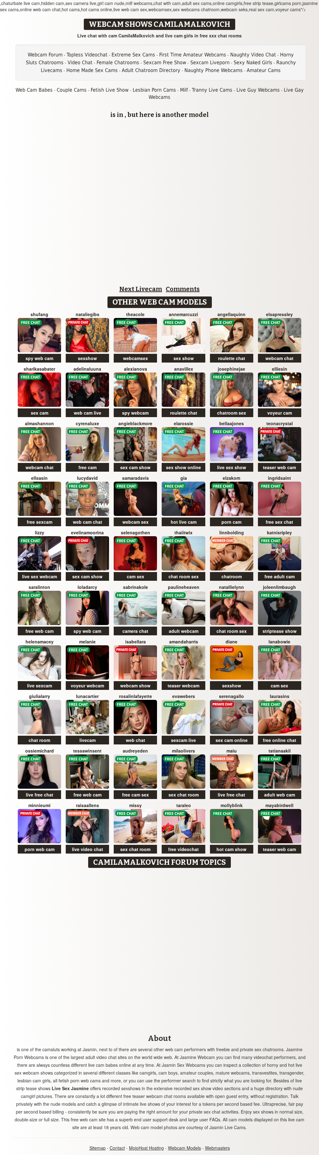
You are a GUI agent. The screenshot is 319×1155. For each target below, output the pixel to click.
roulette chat (231, 358)
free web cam (40, 631)
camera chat (135, 631)
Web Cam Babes (34, 90)
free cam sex (135, 795)
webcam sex (135, 522)
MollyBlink (232, 805)
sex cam (39, 413)
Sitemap (97, 1148)
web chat (135, 740)
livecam (87, 740)
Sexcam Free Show (164, 62)
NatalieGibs (87, 314)
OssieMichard (39, 751)
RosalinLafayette (135, 696)
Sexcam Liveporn (210, 62)
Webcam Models (184, 1148)
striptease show (280, 631)
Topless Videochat (87, 55)
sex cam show (135, 467)
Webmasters (217, 1148)
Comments (183, 289)
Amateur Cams (264, 70)
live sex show (231, 467)
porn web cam (40, 849)
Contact (117, 1148)
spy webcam (135, 413)
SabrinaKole (135, 587)
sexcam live (183, 740)
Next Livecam (140, 289)
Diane (231, 641)
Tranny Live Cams (212, 90)
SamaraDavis (135, 478)
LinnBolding (231, 532)
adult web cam (279, 795)
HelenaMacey (40, 641)
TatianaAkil (280, 751)
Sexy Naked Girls (253, 62)
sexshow (87, 358)
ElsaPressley (279, 314)
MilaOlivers (183, 751)
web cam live (87, 413)
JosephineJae (231, 369)
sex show (184, 358)
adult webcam (183, 631)
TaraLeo (183, 805)
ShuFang (39, 314)
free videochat (183, 849)
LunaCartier (87, 696)
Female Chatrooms (118, 62)
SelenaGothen (135, 532)
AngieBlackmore (135, 423)
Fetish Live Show (110, 90)
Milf (184, 90)
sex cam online (232, 740)
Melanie (87, 641)
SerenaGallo (231, 696)
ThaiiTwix (183, 532)
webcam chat (279, 358)
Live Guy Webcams (258, 90)
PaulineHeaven (183, 587)
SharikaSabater (39, 369)
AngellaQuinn (231, 314)
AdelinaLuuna (87, 369)
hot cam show (231, 849)
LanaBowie (279, 641)
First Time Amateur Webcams (192, 55)
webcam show (135, 685)
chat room (39, 740)
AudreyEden (135, 751)
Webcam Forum (45, 55)
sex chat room (184, 795)
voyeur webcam (87, 685)
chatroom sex (231, 413)
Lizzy (39, 532)
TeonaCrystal (279, 423)
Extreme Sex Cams (133, 55)
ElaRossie (183, 423)
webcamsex (135, 358)
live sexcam (39, 685)
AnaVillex (183, 369)
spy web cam (39, 358)
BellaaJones (231, 423)
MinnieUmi (39, 805)
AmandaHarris (183, 641)
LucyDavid (87, 478)
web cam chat (87, 522)
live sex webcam (39, 576)
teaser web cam (279, 467)
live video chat (87, 849)
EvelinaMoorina (87, 532)
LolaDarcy (87, 587)
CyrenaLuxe (87, 423)
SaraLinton (39, 587)
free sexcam (39, 522)
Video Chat (80, 62)
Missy (135, 805)
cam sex (135, 576)
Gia (183, 478)
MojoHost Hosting (146, 1148)
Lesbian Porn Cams (154, 90)
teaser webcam (183, 685)
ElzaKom (231, 478)
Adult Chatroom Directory (151, 70)
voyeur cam (279, 413)
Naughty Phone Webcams (213, 70)
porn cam (231, 522)
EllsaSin (39, 478)
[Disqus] (160, 949)
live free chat (39, 795)
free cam (88, 467)
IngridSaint (279, 478)
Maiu (231, 751)
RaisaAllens (87, 805)
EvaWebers (183, 696)
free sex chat (279, 522)
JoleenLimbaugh (279, 587)
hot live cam (184, 522)
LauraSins (279, 696)
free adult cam (279, 576)
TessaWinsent (87, 751)
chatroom (231, 576)
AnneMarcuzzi (183, 314)
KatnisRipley (279, 532)
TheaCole (135, 314)
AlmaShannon (39, 423)
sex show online (183, 467)
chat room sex (184, 576)
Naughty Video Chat (253, 55)
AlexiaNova (135, 369)
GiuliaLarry (39, 696)
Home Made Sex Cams (92, 70)
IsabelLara (135, 641)
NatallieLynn (231, 587)
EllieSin (279, 369)
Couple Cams (72, 90)
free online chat (279, 740)
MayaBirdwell (279, 805)
